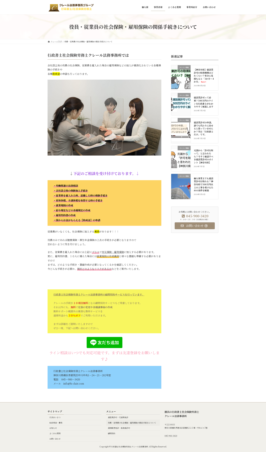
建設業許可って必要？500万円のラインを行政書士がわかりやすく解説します (203, 102)
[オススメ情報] (181, 78)
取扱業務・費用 (55, 422)
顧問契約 (111, 433)
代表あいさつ (54, 417)
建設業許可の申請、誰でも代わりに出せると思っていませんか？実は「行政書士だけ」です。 (203, 128)
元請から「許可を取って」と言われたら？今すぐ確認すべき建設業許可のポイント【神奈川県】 (203, 156)
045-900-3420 (171, 436)
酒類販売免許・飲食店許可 (119, 428)
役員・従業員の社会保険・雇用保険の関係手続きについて (132, 422)
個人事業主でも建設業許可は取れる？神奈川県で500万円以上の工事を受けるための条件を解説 (203, 184)
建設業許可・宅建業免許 (118, 417)
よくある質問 (54, 433)
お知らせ (53, 428)
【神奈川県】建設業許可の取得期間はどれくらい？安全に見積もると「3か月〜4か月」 (204, 75)
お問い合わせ (54, 438)
